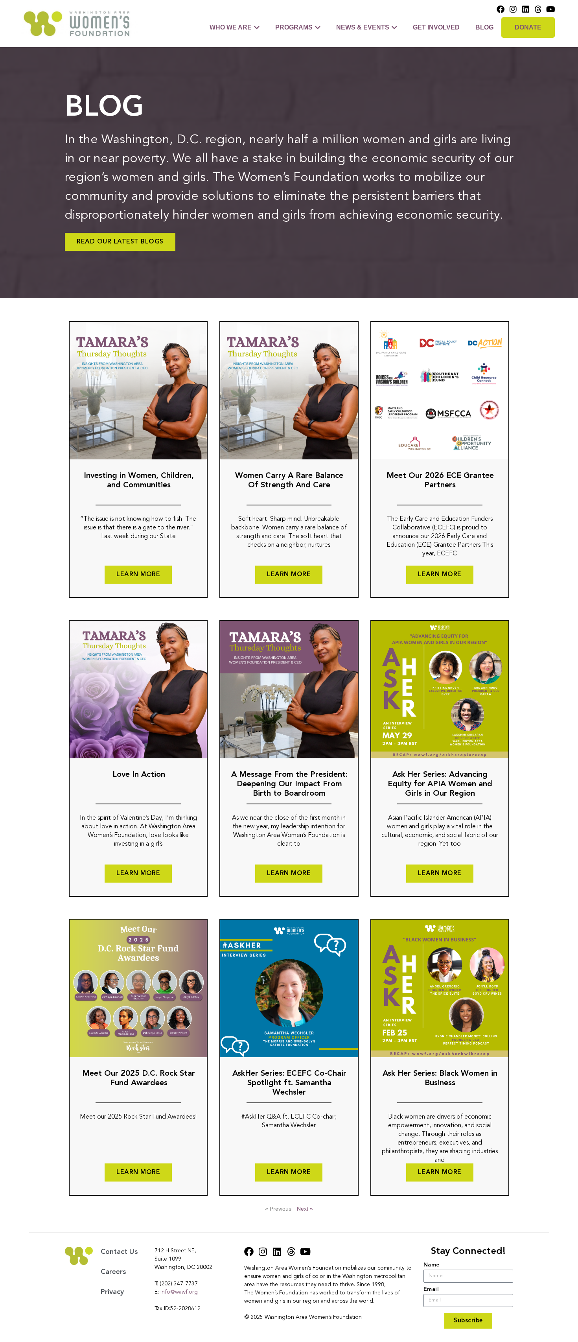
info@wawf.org (179, 1292)
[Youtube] (551, 9)
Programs (294, 27)
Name (431, 1265)
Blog (484, 27)
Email (431, 1289)
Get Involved (436, 27)
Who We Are (231, 27)
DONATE (528, 27)
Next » (305, 1209)
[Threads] (538, 9)
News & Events (362, 27)
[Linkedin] (526, 9)
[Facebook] (500, 9)
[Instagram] (513, 9)
